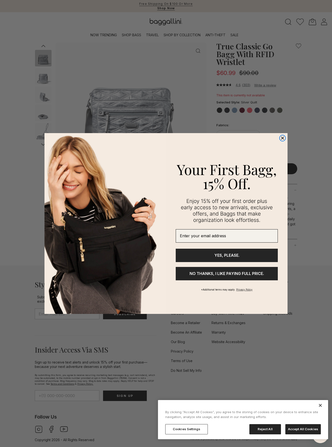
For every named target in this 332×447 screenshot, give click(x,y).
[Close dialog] (283, 138)
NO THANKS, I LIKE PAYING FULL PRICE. (227, 273)
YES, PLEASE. (226, 255)
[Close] (320, 405)
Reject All (265, 429)
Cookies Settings (186, 429)
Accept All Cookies (303, 429)
